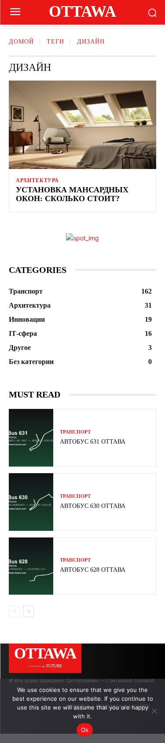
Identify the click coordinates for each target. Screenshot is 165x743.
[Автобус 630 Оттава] (31, 502)
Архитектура (37, 180)
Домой (21, 41)
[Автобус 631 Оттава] (31, 438)
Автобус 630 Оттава (92, 506)
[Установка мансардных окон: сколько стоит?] (82, 125)
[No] (154, 710)
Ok (85, 729)
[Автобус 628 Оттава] (31, 566)
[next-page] (28, 611)
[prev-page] (14, 611)
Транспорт (75, 432)
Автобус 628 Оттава (92, 569)
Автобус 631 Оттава (92, 441)
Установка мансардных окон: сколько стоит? (72, 194)
